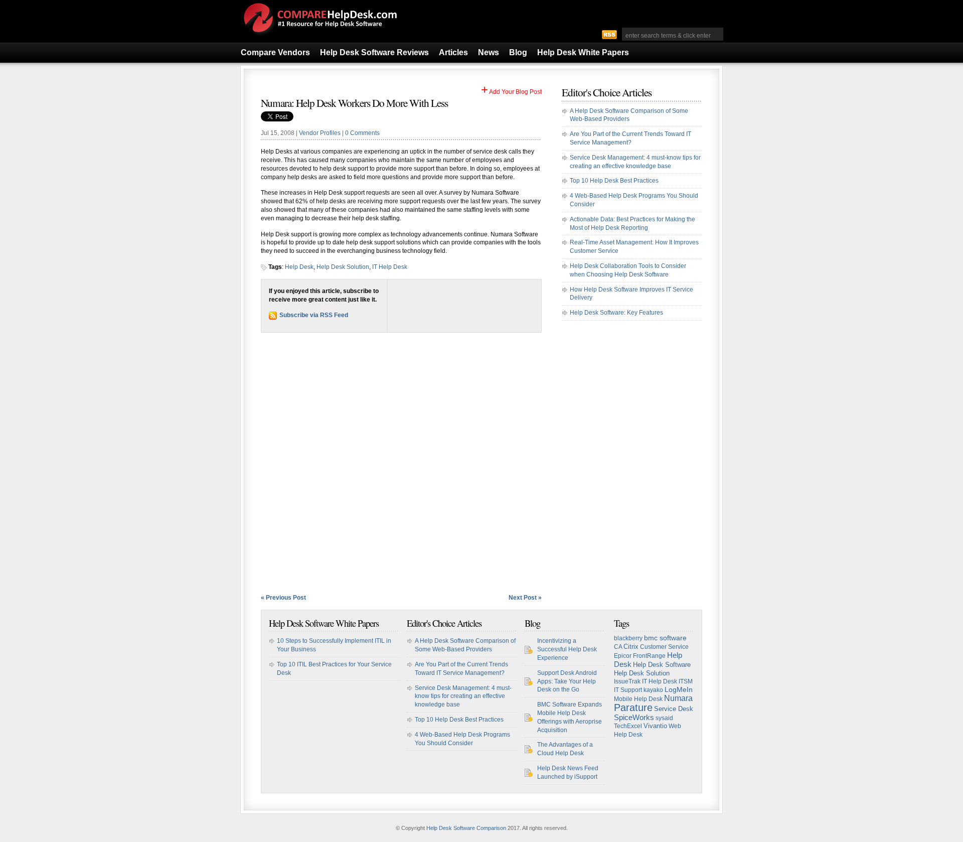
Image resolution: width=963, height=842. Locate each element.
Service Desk (673, 709)
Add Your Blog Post (511, 91)
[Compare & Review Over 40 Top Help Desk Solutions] (319, 36)
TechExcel (628, 726)
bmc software (665, 638)
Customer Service (664, 646)
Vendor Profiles (320, 132)
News (488, 52)
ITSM (686, 681)
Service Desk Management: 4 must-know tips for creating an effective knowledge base (463, 696)
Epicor (622, 655)
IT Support (628, 689)
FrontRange (649, 655)
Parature (633, 707)
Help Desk (299, 266)
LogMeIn (679, 689)
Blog (518, 52)
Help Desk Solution (342, 266)
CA (618, 646)
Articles (453, 52)
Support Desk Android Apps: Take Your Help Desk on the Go (567, 681)
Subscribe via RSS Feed (313, 315)
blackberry (628, 638)
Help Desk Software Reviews (374, 52)
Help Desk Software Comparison (466, 828)
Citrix (630, 646)
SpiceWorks (634, 718)
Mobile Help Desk (638, 699)
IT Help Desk (389, 266)
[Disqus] (401, 463)
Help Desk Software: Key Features (616, 312)
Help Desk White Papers (583, 52)
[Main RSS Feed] (609, 34)
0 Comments (362, 132)
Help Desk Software (662, 664)
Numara (678, 698)
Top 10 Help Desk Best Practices (614, 180)
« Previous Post (283, 597)
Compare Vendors (275, 52)
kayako (653, 689)
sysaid (664, 718)
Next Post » (525, 597)
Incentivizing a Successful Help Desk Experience (567, 649)
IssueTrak (627, 681)
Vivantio (655, 726)
